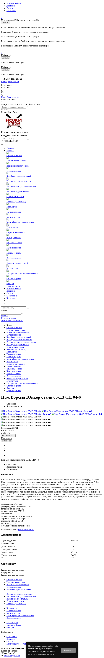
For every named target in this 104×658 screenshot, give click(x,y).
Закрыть (5, 23)
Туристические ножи (16, 161)
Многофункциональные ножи (20, 222)
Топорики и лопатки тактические (22, 273)
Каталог (10, 150)
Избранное (6, 441)
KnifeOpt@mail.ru (12, 655)
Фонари (10, 283)
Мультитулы (12, 268)
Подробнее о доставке (11, 97)
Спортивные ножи (15, 196)
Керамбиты (11, 207)
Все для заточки (13, 258)
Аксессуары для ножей (17, 263)
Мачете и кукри (13, 217)
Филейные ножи (14, 242)
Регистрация (13, 81)
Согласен (68, 650)
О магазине (11, 296)
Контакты (11, 10)
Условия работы (13, 3)
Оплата (9, 8)
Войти (4, 81)
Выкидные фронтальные (17, 191)
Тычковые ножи (13, 212)
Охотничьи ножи (14, 155)
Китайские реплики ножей (18, 176)
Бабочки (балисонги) (16, 202)
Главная (10, 148)
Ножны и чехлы (13, 253)
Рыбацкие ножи (13, 237)
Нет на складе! (8, 436)
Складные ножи (13, 171)
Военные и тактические (17, 166)
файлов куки (48, 654)
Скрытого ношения (15, 232)
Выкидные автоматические (19, 181)
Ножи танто (12, 227)
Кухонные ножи (13, 248)
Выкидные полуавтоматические (21, 186)
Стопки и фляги (13, 278)
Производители (13, 286)
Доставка (10, 6)
